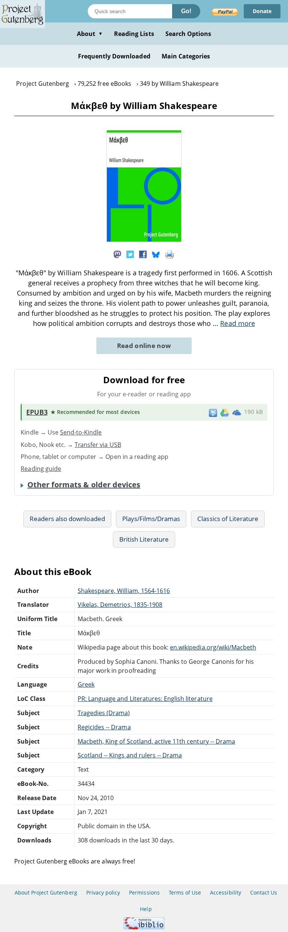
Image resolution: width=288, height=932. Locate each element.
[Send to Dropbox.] (213, 412)
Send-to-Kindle (81, 432)
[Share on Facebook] (143, 253)
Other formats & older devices (83, 484)
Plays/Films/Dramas (151, 518)
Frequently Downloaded (114, 56)
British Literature (144, 539)
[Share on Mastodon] (117, 253)
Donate (262, 11)
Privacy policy (103, 892)
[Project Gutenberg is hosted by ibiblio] (144, 927)
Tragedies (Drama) (104, 713)
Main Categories (186, 56)
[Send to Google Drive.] (224, 412)
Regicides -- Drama (104, 727)
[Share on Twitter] (130, 253)
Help (146, 909)
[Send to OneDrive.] (236, 412)
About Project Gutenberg (46, 892)
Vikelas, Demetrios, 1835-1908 (120, 604)
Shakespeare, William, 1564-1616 (124, 591)
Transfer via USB (98, 445)
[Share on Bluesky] (156, 253)
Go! (186, 11)
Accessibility (225, 892)
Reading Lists (134, 34)
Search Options (188, 34)
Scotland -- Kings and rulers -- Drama (130, 755)
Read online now (144, 345)
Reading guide (41, 469)
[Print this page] (169, 253)
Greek (86, 684)
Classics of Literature (227, 518)
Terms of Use (185, 892)
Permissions (144, 892)
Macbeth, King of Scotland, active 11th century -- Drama (156, 741)
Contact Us (263, 892)
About (90, 34)
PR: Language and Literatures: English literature (145, 699)
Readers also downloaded (67, 518)
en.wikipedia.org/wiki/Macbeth (213, 647)
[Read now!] (144, 240)
